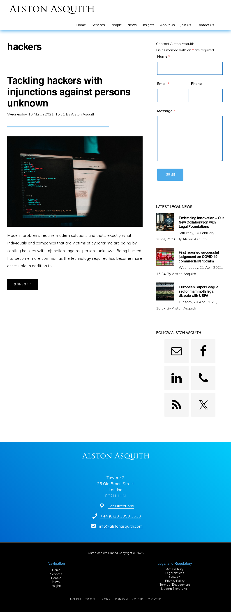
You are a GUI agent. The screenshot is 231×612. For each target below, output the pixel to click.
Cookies (174, 577)
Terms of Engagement (175, 584)
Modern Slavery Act (174, 588)
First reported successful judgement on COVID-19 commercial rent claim (199, 256)
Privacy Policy (175, 581)
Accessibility (174, 569)
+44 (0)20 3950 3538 (120, 516)
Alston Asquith (51, 9)
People (56, 578)
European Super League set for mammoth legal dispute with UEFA (198, 291)
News (56, 581)
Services (56, 574)
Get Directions (121, 505)
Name (163, 56)
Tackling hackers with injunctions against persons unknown (69, 91)
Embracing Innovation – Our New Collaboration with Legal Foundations (201, 222)
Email (163, 83)
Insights (56, 585)
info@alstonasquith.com (121, 526)
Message (166, 110)
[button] (219, 25)
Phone (196, 83)
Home (56, 570)
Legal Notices (174, 573)
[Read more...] (26, 286)
